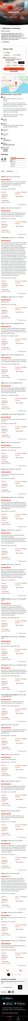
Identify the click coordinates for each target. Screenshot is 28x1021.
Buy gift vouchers (22, 17)
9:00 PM (21, 65)
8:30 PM (15, 65)
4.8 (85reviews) (13, 17)
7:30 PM (21, 62)
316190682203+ (7, 140)
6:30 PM (8, 62)
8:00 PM (8, 65)
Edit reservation (14, 71)
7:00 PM (15, 62)
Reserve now (14, 69)
